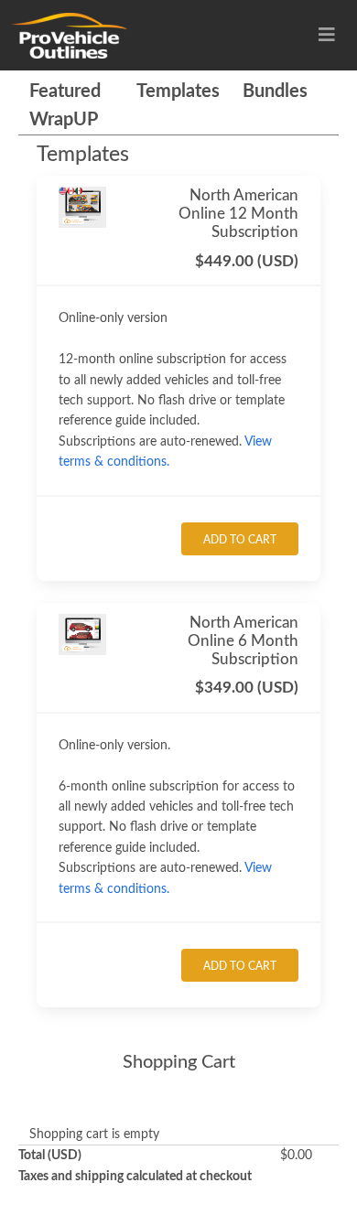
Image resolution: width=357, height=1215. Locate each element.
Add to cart (239, 539)
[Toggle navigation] (327, 35)
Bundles (275, 91)
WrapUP (63, 120)
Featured (65, 91)
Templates (178, 91)
